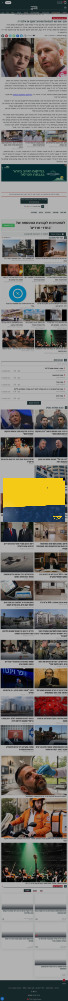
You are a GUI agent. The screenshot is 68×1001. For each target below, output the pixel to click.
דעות (12, 12)
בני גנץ (41, 212)
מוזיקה (26, 12)
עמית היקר (59, 396)
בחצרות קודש (56, 12)
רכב (7, 12)
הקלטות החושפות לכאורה (22, 94)
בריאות (19, 12)
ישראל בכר (34, 212)
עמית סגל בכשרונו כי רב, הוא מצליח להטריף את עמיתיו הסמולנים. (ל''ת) (38, 389)
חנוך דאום (63, 212)
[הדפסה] (10, 35)
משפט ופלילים (35, 12)
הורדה (8, 3)
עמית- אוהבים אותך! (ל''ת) (54, 368)
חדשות (65, 12)
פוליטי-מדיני (45, 12)
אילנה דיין (47, 212)
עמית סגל (55, 212)
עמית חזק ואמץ (58, 375)
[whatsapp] (13, 35)
